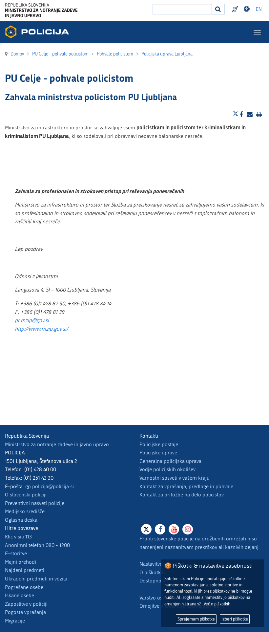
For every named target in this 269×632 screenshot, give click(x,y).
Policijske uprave (158, 452)
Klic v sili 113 (18, 537)
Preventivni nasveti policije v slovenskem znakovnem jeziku (236, 9)
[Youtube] (174, 529)
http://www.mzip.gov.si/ (41, 329)
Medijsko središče (25, 511)
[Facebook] (160, 529)
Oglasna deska (21, 520)
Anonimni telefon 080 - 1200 (37, 545)
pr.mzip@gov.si (32, 320)
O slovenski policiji (26, 494)
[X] (146, 529)
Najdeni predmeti (24, 570)
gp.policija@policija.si (49, 486)
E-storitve (16, 553)
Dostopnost (248, 9)
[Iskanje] (218, 9)
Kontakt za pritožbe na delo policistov (181, 494)
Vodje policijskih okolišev (167, 469)
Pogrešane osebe (24, 587)
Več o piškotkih (217, 603)
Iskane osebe (19, 595)
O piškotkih (152, 572)
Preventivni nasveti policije (34, 503)
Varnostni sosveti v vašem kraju (174, 478)
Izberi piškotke (234, 619)
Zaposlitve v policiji (26, 604)
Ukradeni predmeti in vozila (36, 579)
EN (259, 9)
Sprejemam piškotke (196, 619)
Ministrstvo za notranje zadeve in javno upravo (57, 444)
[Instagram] (187, 529)
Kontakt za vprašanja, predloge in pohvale (186, 486)
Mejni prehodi (20, 562)
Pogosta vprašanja (25, 612)
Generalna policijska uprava (170, 461)
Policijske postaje (158, 444)
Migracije (15, 621)
